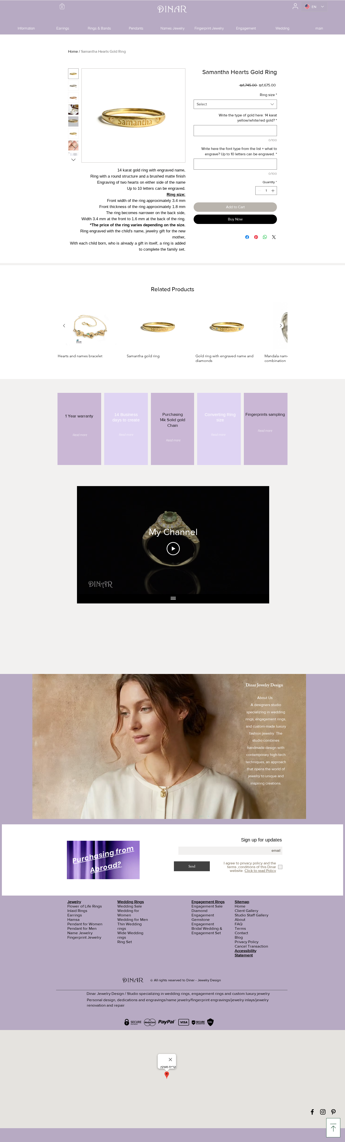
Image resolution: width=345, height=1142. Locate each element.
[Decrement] (259, 190)
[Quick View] (90, 326)
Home (73, 51)
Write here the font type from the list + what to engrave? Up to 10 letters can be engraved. (239, 151)
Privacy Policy (246, 941)
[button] (62, 6)
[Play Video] (173, 548)
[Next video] (259, 540)
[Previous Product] (64, 325)
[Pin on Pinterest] (256, 237)
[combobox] (235, 104)
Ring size (268, 95)
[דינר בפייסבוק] (312, 1112)
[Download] (333, 1127)
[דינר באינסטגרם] (322, 1112)
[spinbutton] (266, 190)
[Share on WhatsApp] (265, 237)
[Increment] (273, 190)
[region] (103, 861)
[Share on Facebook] (247, 237)
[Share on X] (274, 237)
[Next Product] (281, 325)
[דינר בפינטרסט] (333, 1112)
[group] (173, 332)
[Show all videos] (173, 598)
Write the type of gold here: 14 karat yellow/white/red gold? (248, 117)
